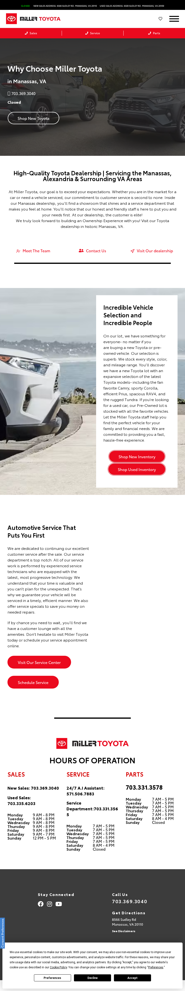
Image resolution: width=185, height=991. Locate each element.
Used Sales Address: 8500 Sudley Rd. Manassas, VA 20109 (132, 6)
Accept (132, 978)
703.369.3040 (45, 788)
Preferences (52, 978)
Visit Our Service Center (39, 662)
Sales (33, 33)
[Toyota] (11, 18)
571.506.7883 (80, 793)
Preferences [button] (155, 967)
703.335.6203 (21, 803)
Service (94, 33)
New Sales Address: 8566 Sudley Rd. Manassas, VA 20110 (65, 6)
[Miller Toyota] (45, 19)
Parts (156, 33)
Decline (92, 978)
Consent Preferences (2, 933)
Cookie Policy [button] (58, 967)
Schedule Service (33, 682)
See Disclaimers (123, 931)
